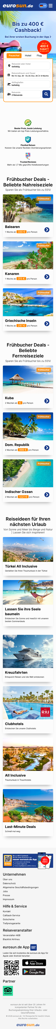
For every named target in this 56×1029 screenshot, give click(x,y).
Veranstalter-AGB (11, 935)
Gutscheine (9, 919)
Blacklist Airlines (11, 939)
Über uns (7, 879)
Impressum (8, 899)
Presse (6, 895)
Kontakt (6, 911)
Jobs (5, 891)
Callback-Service (11, 915)
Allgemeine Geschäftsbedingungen (21, 887)
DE (45, 5)
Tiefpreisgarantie (11, 923)
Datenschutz (9, 883)
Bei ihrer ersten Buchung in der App (27, 36)
